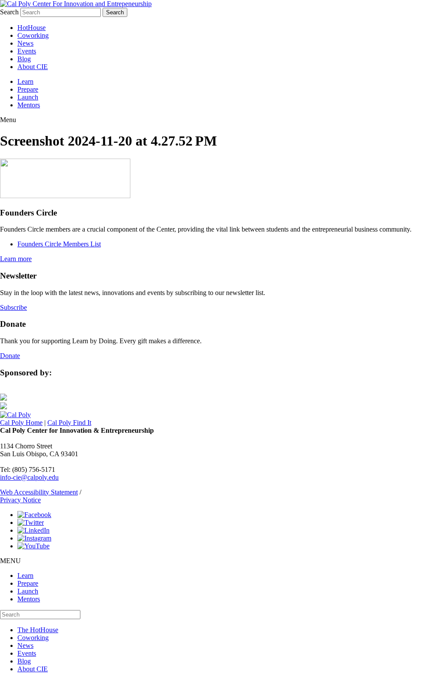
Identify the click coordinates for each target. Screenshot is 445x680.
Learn (25, 81)
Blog (24, 59)
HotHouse (31, 27)
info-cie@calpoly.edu (29, 477)
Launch (27, 97)
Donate (10, 355)
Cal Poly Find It (69, 422)
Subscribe (13, 307)
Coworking (33, 35)
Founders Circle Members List (59, 244)
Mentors (28, 105)
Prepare (27, 89)
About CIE (32, 66)
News (25, 43)
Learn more (16, 258)
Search (9, 12)
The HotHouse (37, 630)
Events (26, 51)
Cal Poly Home (21, 422)
